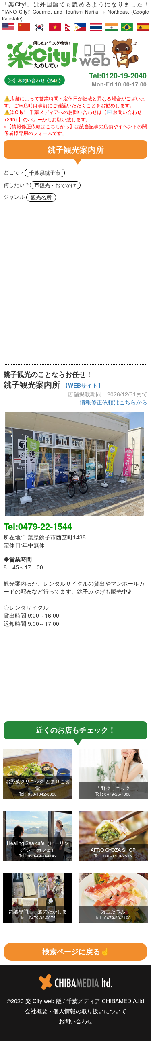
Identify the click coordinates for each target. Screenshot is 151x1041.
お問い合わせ (76, 1021)
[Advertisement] (75, 285)
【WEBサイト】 (82, 385)
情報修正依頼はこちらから (113, 402)
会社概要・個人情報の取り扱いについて (75, 1011)
